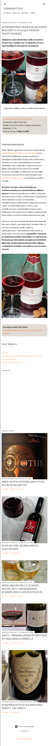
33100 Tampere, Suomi (14, 362)
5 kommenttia (14, 712)
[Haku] (44, 3)
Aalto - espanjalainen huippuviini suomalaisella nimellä (24, 637)
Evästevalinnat (24, 739)
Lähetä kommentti (16, 489)
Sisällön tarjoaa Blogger (26, 726)
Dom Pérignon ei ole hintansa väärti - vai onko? (22, 706)
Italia (40, 356)
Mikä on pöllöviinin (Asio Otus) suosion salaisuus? (23, 483)
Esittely (25, 13)
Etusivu (7, 13)
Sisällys (16, 13)
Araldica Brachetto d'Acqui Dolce (17, 119)
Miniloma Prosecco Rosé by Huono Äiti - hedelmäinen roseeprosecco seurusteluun (22, 589)
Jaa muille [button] (5, 353)
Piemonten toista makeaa (13, 178)
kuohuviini (5, 359)
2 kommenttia (15, 553)
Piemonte (12, 359)
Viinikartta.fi (13, 8)
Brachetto (34, 356)
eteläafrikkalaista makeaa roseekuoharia (19, 153)
